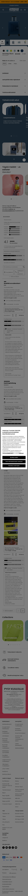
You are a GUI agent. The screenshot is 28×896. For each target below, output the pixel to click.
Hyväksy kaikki (14, 457)
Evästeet (21, 453)
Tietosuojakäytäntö (7, 453)
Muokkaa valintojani (13, 465)
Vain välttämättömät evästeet (14, 461)
